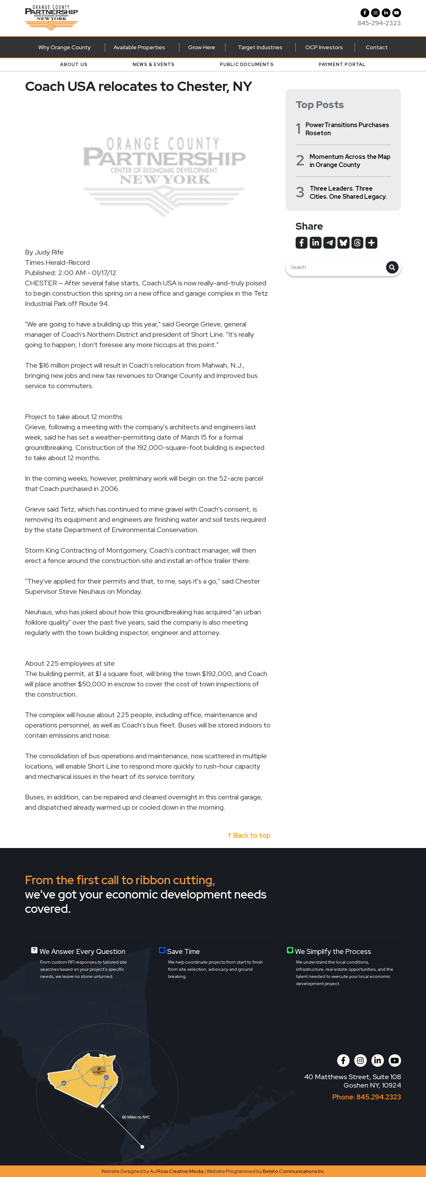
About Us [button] (74, 64)
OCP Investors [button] (324, 47)
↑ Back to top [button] (249, 835)
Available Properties (139, 47)
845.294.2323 (378, 1097)
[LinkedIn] (386, 12)
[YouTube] (396, 12)
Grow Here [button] (201, 47)
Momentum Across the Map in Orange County (350, 161)
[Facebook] (365, 12)
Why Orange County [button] (64, 47)
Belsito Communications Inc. (294, 1171)
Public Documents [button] (247, 64)
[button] (375, 12)
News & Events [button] (154, 64)
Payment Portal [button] (342, 64)
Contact (377, 47)
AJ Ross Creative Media (176, 1171)
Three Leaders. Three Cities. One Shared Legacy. (348, 192)
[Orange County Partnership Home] (51, 17)
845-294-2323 (379, 23)
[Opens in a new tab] (301, 243)
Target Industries (260, 47)
